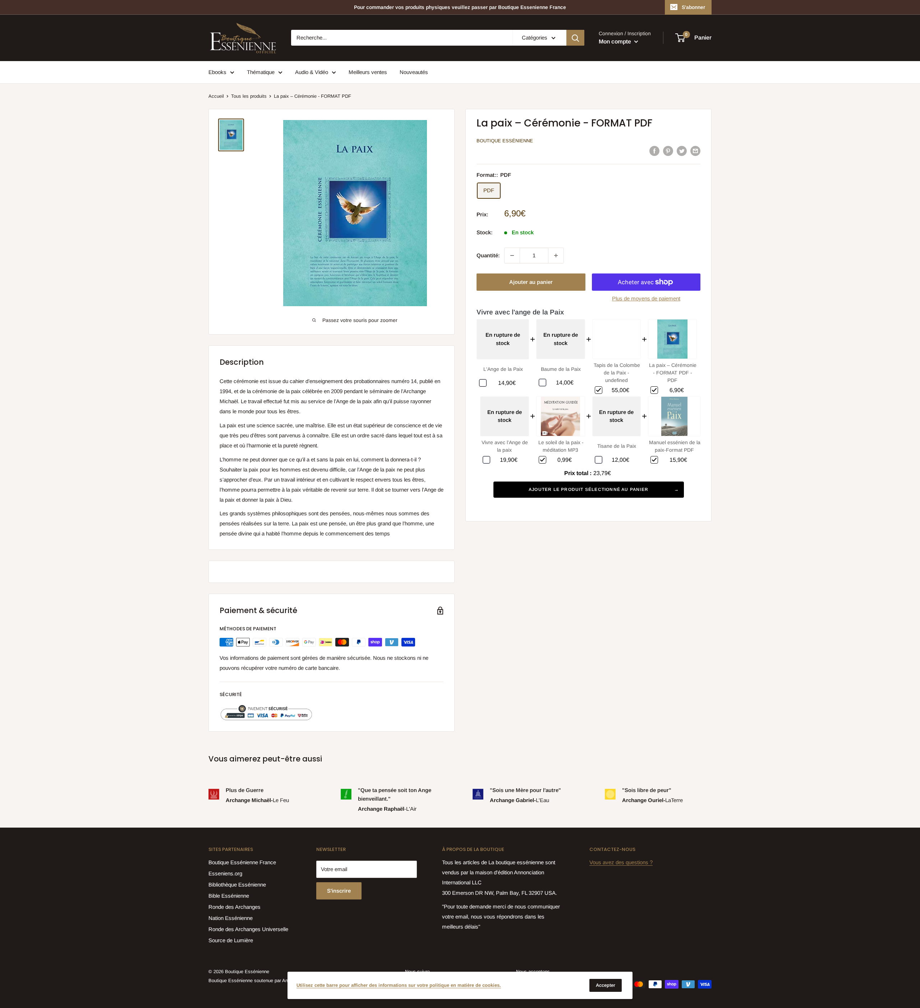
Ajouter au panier (531, 282)
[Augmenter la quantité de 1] (556, 255)
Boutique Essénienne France (242, 862)
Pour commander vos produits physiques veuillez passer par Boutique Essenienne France (460, 7)
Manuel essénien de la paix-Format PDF (674, 446)
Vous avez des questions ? (621, 862)
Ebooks (217, 72)
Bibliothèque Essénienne (237, 885)
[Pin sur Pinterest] (668, 150)
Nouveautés (414, 72)
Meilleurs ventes (368, 72)
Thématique (261, 72)
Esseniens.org (225, 873)
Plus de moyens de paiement (646, 298)
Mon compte (615, 41)
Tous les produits (249, 96)
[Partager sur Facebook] (654, 150)
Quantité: (488, 255)
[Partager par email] (695, 150)
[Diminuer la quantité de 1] (512, 255)
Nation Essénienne (230, 918)
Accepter (605, 985)
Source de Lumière (230, 940)
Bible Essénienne (228, 896)
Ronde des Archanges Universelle (248, 929)
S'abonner (693, 7)
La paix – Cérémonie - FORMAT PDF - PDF (672, 372)
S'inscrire (339, 891)
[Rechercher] (575, 38)
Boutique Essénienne (505, 140)
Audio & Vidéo (311, 72)
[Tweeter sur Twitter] (682, 150)
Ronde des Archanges (234, 907)
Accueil (216, 96)
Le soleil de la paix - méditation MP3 (561, 446)
